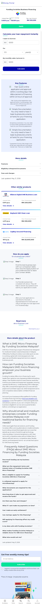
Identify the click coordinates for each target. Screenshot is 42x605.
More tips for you (34, 329)
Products (5, 603)
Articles (29, 603)
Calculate (21, 69)
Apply (21, 26)
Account (37, 603)
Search (21, 603)
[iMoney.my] (7, 3)
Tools (13, 603)
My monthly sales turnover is (13, 58)
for (4, 48)
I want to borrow (9, 38)
